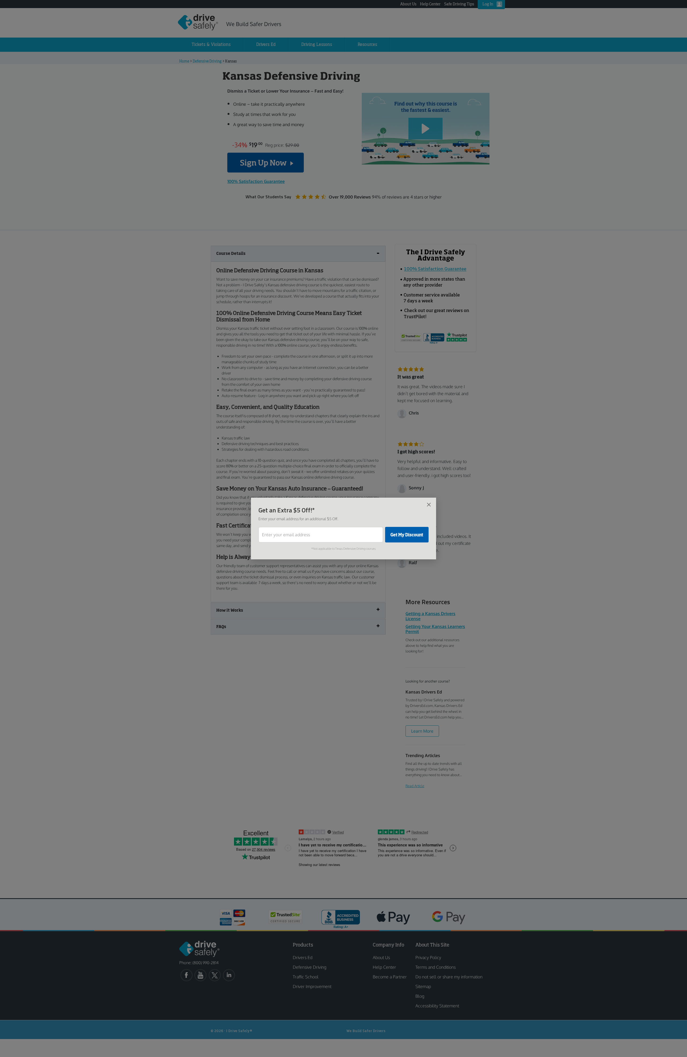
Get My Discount (406, 534)
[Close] (428, 504)
